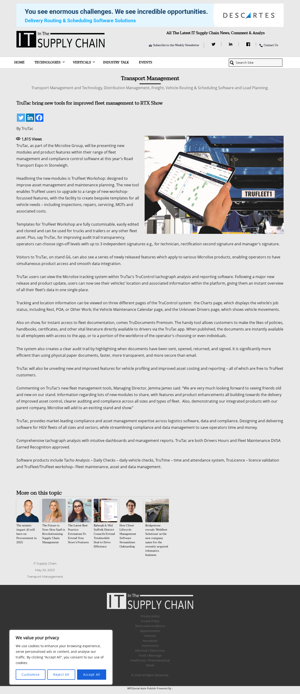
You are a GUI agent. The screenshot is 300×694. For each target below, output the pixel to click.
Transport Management (45, 576)
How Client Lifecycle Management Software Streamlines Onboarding (128, 536)
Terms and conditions (150, 626)
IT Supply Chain (45, 563)
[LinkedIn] (231, 44)
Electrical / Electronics (150, 650)
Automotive (150, 645)
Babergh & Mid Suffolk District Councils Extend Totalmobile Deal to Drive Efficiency (104, 536)
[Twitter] (214, 44)
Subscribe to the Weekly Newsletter (176, 45)
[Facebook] (248, 44)
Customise (30, 674)
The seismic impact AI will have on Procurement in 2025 (26, 533)
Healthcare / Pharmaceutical (150, 660)
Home (19, 62)
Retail (150, 665)
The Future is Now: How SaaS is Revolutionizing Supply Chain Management (53, 533)
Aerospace (150, 641)
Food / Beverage (150, 655)
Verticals (82, 62)
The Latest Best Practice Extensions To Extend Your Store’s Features (78, 533)
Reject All (61, 674)
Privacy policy (150, 616)
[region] (60, 657)
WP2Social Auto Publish (141, 688)
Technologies (47, 62)
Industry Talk (116, 62)
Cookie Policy (150, 621)
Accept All (91, 674)
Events (145, 62)
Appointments (150, 631)
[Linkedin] (30, 118)
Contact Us (271, 45)
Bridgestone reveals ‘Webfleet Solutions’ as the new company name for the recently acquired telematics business (156, 540)
